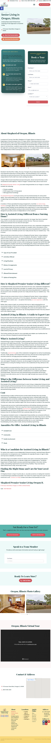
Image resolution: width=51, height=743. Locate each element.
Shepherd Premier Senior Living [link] (11, 184)
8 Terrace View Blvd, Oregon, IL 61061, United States (15, 485)
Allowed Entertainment (10, 273)
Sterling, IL (26, 719)
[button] (1, 8)
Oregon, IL (26, 716)
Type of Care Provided (10, 252)
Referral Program (34, 717)
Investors (34, 715)
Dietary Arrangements (10, 265)
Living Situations (8, 261)
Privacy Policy (44, 739)
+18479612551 (7, 488)
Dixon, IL (26, 717)
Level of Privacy (8, 269)
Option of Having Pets (10, 277)
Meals (5, 443)
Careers (34, 721)
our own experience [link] (37, 300)
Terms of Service (37, 739)
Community (7, 435)
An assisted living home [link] (7, 195)
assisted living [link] (12, 353)
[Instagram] (46, 721)
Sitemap (48, 739)
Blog (33, 713)
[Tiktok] (43, 724)
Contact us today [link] (15, 477)
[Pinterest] (46, 724)
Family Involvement (9, 439)
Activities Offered (9, 257)
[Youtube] (49, 721)
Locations (34, 719)
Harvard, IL (26, 714)
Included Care (8, 431)
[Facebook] (43, 721)
